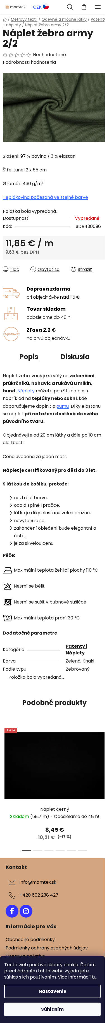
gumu (62, 406)
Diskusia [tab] (75, 356)
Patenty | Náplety (76, 649)
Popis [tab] (29, 356)
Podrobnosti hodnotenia (29, 62)
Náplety (26, 391)
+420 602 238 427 (39, 895)
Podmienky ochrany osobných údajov (47, 948)
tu (94, 977)
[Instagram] (26, 911)
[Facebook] (12, 911)
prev (5, 753)
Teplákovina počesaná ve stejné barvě (45, 197)
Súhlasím (52, 1009)
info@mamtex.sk (38, 882)
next (103, 753)
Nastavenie (52, 991)
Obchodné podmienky (30, 939)
